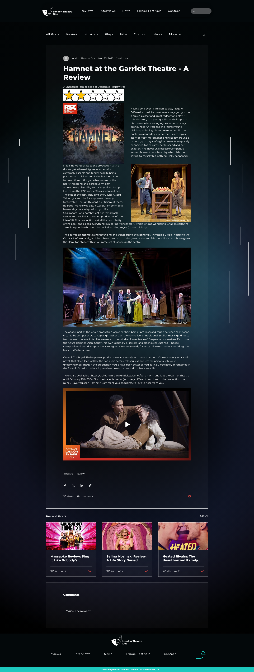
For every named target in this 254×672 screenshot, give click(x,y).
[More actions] (189, 58)
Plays (109, 34)
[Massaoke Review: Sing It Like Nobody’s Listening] (71, 536)
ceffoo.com (119, 669)
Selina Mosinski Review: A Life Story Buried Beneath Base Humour (126, 558)
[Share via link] (90, 485)
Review (72, 34)
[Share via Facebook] (65, 485)
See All (204, 515)
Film (123, 34)
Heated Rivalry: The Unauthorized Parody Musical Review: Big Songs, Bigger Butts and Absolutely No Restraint (183, 558)
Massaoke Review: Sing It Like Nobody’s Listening (69, 558)
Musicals (91, 34)
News (157, 34)
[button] (204, 34)
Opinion (140, 34)
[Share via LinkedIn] (81, 485)
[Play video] (127, 424)
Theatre (68, 473)
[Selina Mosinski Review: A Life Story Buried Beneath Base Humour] (127, 536)
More (173, 34)
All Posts (52, 34)
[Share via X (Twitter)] (73, 485)
